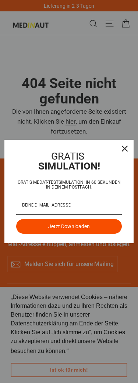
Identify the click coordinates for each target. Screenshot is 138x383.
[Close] (125, 148)
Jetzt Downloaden (69, 226)
